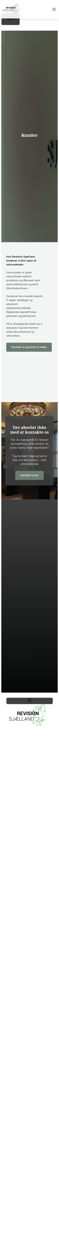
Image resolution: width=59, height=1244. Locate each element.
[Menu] (10, 19)
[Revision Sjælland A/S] (17, 18)
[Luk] (29, 701)
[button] (54, 9)
